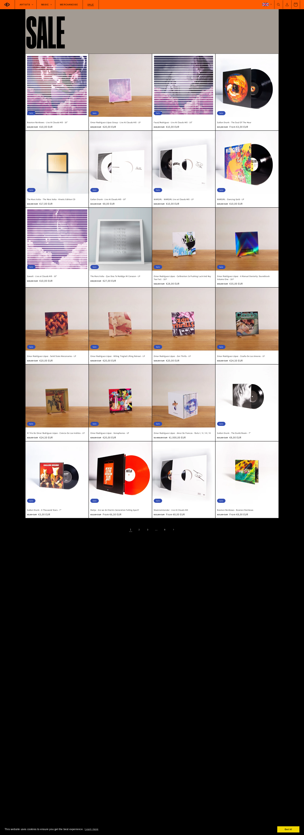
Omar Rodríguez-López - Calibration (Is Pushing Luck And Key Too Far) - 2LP (182, 277)
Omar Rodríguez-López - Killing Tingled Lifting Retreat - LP (117, 356)
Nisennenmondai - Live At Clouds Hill (171, 510)
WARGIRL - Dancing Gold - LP (230, 199)
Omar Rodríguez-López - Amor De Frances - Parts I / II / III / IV (182, 433)
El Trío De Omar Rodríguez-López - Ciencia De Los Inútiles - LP (56, 433)
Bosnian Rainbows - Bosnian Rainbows (235, 510)
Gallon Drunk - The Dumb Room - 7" (234, 433)
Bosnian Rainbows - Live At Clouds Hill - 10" (47, 122)
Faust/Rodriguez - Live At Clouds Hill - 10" (173, 122)
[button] (278, 4)
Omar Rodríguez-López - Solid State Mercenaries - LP (51, 356)
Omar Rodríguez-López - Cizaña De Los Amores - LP (241, 356)
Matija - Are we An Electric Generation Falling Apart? (114, 510)
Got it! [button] (288, 829)
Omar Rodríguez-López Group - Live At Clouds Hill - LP (115, 122)
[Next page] (173, 529)
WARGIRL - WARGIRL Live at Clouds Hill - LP (173, 199)
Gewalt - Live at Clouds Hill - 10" (42, 276)
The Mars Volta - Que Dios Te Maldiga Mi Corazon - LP (115, 276)
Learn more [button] (91, 829)
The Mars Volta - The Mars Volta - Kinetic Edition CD (51, 199)
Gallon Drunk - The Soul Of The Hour (234, 122)
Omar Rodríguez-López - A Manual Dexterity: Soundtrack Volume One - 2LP (243, 277)
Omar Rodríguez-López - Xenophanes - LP (109, 433)
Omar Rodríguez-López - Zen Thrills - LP (172, 356)
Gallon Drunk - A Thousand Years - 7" (44, 510)
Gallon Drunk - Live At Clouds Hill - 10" (108, 199)
